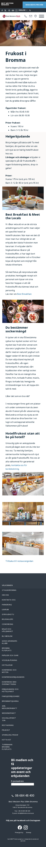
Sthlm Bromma (9, 590)
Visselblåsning (9, 660)
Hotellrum (7, 665)
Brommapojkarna (10, 701)
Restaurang (8, 725)
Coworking (7, 624)
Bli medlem (7, 636)
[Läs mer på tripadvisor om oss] (12, 10)
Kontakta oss (9, 600)
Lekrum (5, 609)
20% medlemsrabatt (9, 707)
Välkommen (7, 585)
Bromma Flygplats (7, 649)
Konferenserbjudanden (13, 677)
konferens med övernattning (9, 683)
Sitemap (28, 832)
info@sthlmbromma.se (26, 813)
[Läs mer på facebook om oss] (2, 10)
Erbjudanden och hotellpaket (10, 690)
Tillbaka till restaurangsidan (19, 561)
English (22, 10)
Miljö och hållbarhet (7, 630)
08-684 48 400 (24, 795)
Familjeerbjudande (11, 696)
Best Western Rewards (7, 4)
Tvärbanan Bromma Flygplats (7, 746)
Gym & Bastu (8, 614)
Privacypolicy (19, 832)
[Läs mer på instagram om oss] (9, 10)
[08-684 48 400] (25, 16)
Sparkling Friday (10, 735)
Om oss (5, 595)
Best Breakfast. (24, 294)
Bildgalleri (7, 619)
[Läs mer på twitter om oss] (5, 10)
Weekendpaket (9, 713)
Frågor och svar (10, 655)
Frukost (6, 730)
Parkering (7, 604)
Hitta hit (6, 740)
